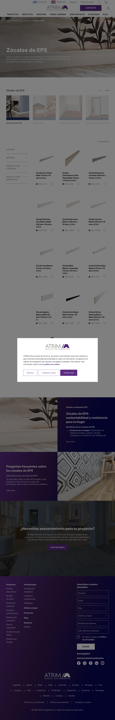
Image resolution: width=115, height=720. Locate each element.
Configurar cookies (49, 373)
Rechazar (30, 373)
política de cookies (52, 364)
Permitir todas (69, 373)
